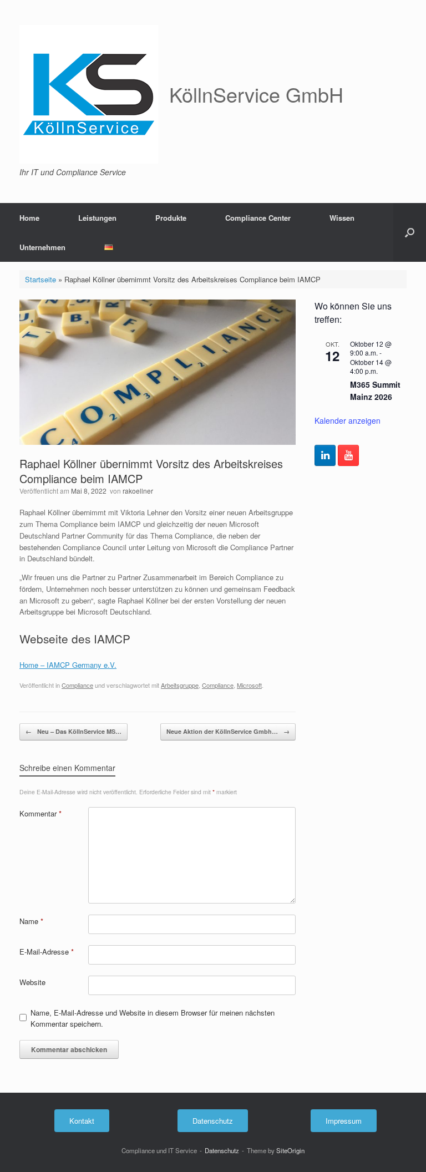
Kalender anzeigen (348, 420)
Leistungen (97, 217)
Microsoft (249, 685)
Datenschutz (222, 1150)
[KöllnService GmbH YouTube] (348, 455)
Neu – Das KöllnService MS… (73, 731)
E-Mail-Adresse (46, 951)
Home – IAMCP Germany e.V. (67, 664)
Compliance (77, 685)
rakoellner (138, 490)
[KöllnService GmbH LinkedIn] (325, 455)
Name (31, 921)
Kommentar (40, 813)
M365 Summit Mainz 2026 (375, 391)
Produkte (170, 217)
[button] (409, 232)
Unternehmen (42, 247)
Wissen (341, 217)
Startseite (40, 279)
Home (29, 217)
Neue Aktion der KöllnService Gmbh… (228, 731)
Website (32, 982)
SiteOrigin (290, 1150)
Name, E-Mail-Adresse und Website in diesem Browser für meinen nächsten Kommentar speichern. (153, 1018)
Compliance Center (258, 217)
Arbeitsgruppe (180, 685)
